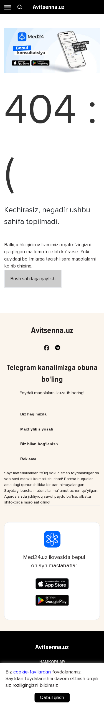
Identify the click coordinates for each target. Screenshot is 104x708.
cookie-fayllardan (32, 672)
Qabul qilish (52, 697)
